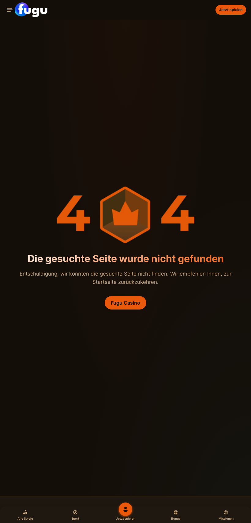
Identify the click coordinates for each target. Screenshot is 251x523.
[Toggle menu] (10, 10)
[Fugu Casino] (26, 10)
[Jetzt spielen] (125, 509)
